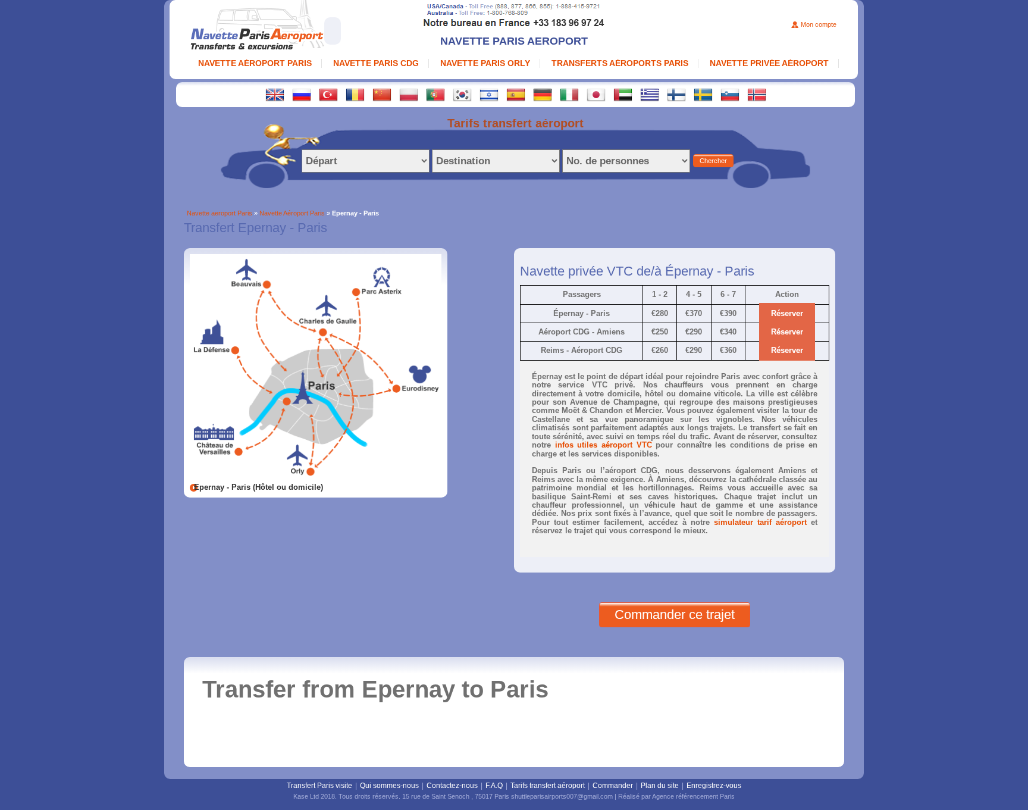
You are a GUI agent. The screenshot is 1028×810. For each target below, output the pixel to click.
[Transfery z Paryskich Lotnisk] (408, 94)
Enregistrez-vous (714, 785)
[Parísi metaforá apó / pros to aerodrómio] (649, 94)
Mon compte (818, 24)
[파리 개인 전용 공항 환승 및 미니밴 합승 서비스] (462, 94)
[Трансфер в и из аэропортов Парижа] (301, 94)
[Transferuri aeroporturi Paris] (355, 94)
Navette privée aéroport (769, 63)
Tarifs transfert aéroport (547, 785)
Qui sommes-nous (389, 785)
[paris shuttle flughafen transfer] (542, 94)
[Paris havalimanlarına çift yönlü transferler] (328, 94)
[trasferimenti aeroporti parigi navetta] (569, 94)
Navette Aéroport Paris (255, 63)
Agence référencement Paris (693, 796)
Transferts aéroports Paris (619, 63)
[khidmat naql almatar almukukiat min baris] (622, 94)
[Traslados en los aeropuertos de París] (515, 94)
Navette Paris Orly (485, 63)
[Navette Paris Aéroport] (292, 26)
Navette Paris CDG (376, 63)
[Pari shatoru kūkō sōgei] (596, 94)
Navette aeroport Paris (219, 213)
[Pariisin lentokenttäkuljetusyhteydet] (676, 94)
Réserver (787, 313)
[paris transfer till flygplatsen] (703, 94)
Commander (613, 785)
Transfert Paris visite (319, 785)
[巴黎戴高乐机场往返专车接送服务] (381, 94)
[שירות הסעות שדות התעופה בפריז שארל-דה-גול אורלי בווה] (489, 94)
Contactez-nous (452, 785)
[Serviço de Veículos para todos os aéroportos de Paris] (435, 94)
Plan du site (660, 785)
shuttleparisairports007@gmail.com (562, 796)
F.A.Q (494, 785)
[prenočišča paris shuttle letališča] (729, 94)
